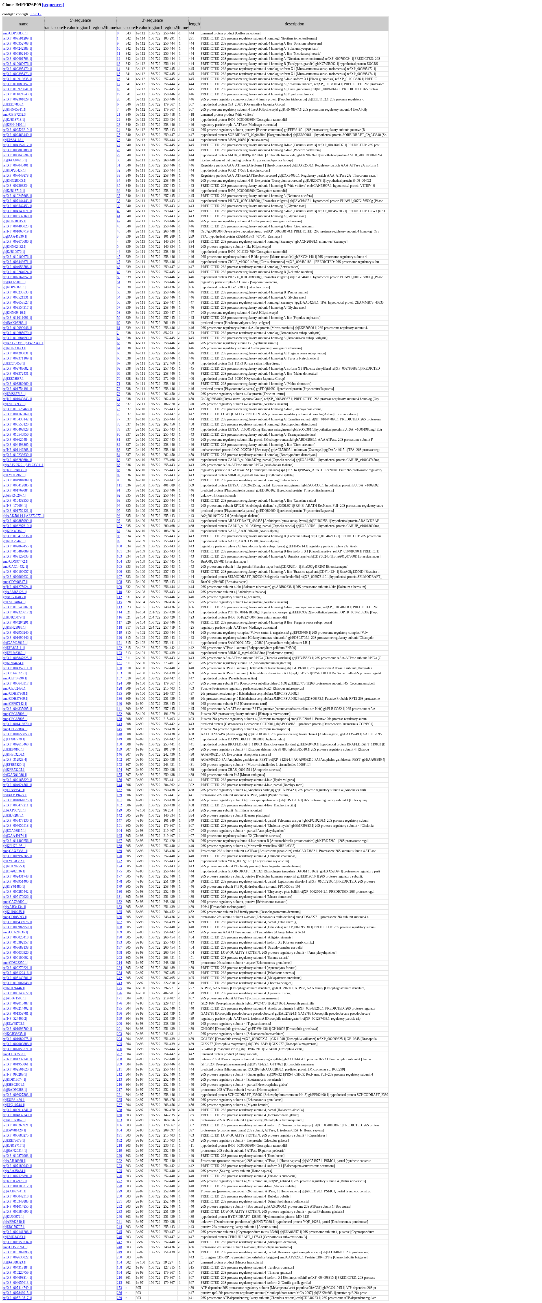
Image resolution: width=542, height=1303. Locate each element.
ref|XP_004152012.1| (17, 145)
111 (119, 485)
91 (118, 490)
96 (118, 516)
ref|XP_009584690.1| (17, 1212)
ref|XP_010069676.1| (17, 64)
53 (118, 292)
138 (119, 719)
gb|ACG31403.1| (14, 597)
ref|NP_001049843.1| (17, 399)
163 (119, 1120)
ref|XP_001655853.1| (17, 734)
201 (119, 1029)
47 (118, 262)
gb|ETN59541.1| (14, 790)
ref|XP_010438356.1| (17, 501)
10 (118, 49)
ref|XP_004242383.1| (17, 49)
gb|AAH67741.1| (14, 1191)
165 (119, 836)
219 (119, 1151)
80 (118, 434)
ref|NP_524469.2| (15, 1019)
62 (118, 338)
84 (118, 455)
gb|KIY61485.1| (14, 887)
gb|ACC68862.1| (14, 1120)
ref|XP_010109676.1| (17, 257)
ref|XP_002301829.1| (17, 99)
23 (118, 125)
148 (119, 734)
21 (118, 115)
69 (118, 374)
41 (118, 216)
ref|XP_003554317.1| (17, 308)
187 (119, 922)
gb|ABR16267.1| (14, 495)
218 (119, 1146)
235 (119, 1100)
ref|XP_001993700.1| (17, 1029)
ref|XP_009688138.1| (17, 947)
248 (119, 1247)
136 (119, 699)
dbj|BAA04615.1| (15, 160)
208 (119, 1059)
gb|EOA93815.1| (14, 831)
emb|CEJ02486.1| (14, 688)
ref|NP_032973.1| (15, 1181)
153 (119, 765)
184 (119, 1130)
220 (119, 1156)
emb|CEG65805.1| (15, 719)
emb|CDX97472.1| (15, 561)
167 (119, 841)
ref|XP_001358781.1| (17, 1013)
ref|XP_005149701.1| (17, 978)
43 (118, 226)
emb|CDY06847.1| (15, 582)
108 (119, 582)
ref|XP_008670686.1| (17, 242)
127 (119, 658)
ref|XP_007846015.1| (17, 1293)
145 (119, 729)
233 (119, 1212)
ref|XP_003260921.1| (17, 1125)
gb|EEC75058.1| (14, 363)
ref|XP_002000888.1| (17, 1044)
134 (119, 1262)
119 (119, 633)
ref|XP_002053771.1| (17, 1049)
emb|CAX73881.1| (15, 851)
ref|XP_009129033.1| (17, 556)
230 (119, 1196)
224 (119, 968)
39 (118, 206)
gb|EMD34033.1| (14, 1237)
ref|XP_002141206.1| (17, 1232)
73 (118, 394)
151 (119, 826)
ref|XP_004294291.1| (17, 622)
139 (119, 749)
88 (118, 460)
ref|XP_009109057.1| (17, 572)
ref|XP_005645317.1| (17, 683)
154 (119, 770)
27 (118, 145)
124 (119, 683)
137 (119, 678)
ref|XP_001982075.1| (17, 1039)
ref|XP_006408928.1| (17, 429)
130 (119, 668)
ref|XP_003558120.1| (17, 424)
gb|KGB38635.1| (14, 1034)
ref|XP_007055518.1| (17, 826)
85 (118, 465)
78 (118, 424)
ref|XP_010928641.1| (17, 89)
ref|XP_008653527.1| (17, 302)
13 (118, 64)
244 (119, 1227)
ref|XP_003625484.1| (17, 440)
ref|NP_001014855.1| (17, 1206)
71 (118, 384)
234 (119, 973)
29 (118, 155)
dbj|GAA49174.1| (15, 836)
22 (118, 120)
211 (119, 1069)
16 (118, 79)
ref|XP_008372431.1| (17, 374)
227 (119, 1181)
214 (119, 963)
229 (119, 1191)
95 (118, 511)
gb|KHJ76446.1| (14, 988)
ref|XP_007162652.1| (17, 277)
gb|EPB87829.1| (14, 765)
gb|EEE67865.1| (13, 104)
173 (119, 1288)
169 (119, 851)
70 (118, 379)
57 (118, 308)
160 (119, 1115)
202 (119, 958)
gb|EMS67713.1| (14, 394)
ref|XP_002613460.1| (17, 744)
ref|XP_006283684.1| (17, 460)
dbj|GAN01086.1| (15, 775)
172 (119, 861)
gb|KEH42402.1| (14, 125)
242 (119, 978)
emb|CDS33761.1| (15, 1247)
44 (118, 252)
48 (118, 267)
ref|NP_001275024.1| (17, 587)
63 (118, 343)
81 (118, 440)
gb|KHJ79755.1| (14, 866)
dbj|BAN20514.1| (15, 1151)
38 (118, 201)
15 (118, 74)
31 (118, 165)
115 (119, 602)
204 (119, 1039)
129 (119, 810)
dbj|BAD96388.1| (15, 1090)
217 (119, 1090)
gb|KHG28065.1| (14, 181)
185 (119, 912)
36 (118, 191)
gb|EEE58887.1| (13, 379)
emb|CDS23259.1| (15, 963)
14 (118, 69)
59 (118, 318)
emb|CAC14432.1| (15, 567)
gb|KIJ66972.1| (13, 1217)
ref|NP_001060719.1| (17, 231)
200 (119, 1024)
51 (118, 282)
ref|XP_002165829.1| (17, 780)
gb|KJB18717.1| (14, 1146)
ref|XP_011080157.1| (17, 84)
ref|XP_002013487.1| (17, 1003)
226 (119, 1176)
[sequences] (53, 4)
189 (119, 932)
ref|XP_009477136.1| (17, 820)
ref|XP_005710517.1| (17, 1298)
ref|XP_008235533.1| (17, 292)
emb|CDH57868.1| (15, 694)
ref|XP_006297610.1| (17, 526)
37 (118, 196)
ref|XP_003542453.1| (17, 206)
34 (118, 181)
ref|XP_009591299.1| (17, 38)
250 (119, 1257)
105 (119, 567)
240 (119, 1217)
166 (119, 1125)
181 (119, 897)
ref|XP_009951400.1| (17, 881)
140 (119, 704)
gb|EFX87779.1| (14, 739)
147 (119, 820)
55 (118, 404)
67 (118, 363)
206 (119, 1049)
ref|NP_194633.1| (15, 470)
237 (119, 1105)
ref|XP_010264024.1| (17, 272)
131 (119, 663)
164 (119, 831)
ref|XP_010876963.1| (17, 1156)
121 (119, 643)
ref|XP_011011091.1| (17, 318)
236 (119, 1293)
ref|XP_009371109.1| (17, 358)
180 (119, 892)
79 (118, 429)
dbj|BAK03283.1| (15, 323)
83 (118, 450)
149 (119, 739)
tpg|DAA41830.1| (15, 236)
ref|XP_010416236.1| (17, 536)
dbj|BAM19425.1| (15, 795)
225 (119, 1171)
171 (119, 998)
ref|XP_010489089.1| (17, 551)
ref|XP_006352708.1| (17, 43)
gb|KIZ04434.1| (13, 663)
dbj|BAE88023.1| (14, 1262)
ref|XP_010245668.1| (17, 196)
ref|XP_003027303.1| (17, 1095)
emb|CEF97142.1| (15, 704)
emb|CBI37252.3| (14, 115)
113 (119, 607)
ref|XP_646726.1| (15, 673)
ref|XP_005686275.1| (17, 1135)
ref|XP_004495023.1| (17, 226)
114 (119, 612)
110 (119, 592)
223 (119, 1166)
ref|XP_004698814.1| (17, 1278)
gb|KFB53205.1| (14, 770)
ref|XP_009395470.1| (17, 69)
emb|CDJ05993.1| (15, 917)
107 (119, 577)
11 (118, 54)
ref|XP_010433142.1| (17, 419)
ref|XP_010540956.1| (17, 434)
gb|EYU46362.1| (14, 653)
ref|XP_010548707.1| (17, 607)
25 (118, 135)
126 (119, 993)
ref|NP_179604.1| (15, 506)
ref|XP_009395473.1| (17, 74)
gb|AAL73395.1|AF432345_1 (23, 343)
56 (118, 302)
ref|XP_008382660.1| (17, 384)
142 (119, 815)
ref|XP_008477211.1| (17, 805)
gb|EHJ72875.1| (13, 815)
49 (118, 272)
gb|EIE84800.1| (13, 749)
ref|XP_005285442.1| (17, 892)
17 (118, 84)
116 (119, 617)
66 (118, 358)
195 (119, 1008)
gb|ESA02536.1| (14, 871)
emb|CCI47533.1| (14, 1054)
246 (119, 1237)
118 (119, 627)
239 (119, 1298)
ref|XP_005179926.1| (17, 897)
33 (118, 175)
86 (118, 470)
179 (119, 887)
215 (119, 1283)
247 (119, 1242)
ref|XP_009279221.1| (17, 968)
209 (119, 1064)
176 (119, 1003)
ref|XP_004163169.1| (17, 414)
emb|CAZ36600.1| (15, 902)
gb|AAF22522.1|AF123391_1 (23, 465)
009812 (35, 14)
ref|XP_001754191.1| (17, 389)
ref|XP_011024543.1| (17, 94)
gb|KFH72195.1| (14, 846)
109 (119, 587)
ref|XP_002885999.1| (17, 521)
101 (119, 551)
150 (119, 744)
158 (119, 1267)
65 (118, 353)
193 (119, 942)
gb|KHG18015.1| (14, 221)
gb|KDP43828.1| (14, 287)
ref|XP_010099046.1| (17, 328)
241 (119, 1222)
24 (118, 130)
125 (119, 988)
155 (119, 775)
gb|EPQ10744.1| (14, 1105)
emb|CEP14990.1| (15, 678)
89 (118, 475)
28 (118, 150)
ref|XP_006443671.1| (17, 262)
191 (119, 1135)
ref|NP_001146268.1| (17, 450)
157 (119, 790)
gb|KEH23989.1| (14, 627)
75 (118, 409)
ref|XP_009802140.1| (17, 54)
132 (119, 714)
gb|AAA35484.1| (14, 1171)
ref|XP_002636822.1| (17, 1257)
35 (118, 186)
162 (119, 805)
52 (118, 287)
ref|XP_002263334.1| (17, 186)
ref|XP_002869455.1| (17, 546)
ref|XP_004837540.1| (17, 1115)
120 (119, 638)
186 (119, 917)
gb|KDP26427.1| (14, 170)
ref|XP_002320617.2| (17, 612)
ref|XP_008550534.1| (17, 1242)
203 (119, 1034)
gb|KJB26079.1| (14, 617)
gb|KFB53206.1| (14, 754)
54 (118, 297)
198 (119, 953)
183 (119, 907)
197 (119, 947)
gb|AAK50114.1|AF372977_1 (23, 516)
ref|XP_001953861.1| (17, 1064)
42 (118, 221)
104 (119, 561)
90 (118, 480)
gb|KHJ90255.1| (14, 912)
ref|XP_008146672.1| (17, 993)
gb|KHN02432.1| (14, 247)
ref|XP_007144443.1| (17, 201)
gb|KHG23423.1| (14, 348)
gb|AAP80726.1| (14, 810)
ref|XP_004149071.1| (17, 211)
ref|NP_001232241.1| (17, 1059)
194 (119, 1273)
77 (118, 419)
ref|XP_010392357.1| (17, 942)
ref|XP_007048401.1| (17, 165)
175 (119, 871)
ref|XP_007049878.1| (17, 175)
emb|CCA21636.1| (15, 932)
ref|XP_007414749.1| (17, 1288)
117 (119, 622)
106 (119, 572)
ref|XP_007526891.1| (17, 1176)
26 (118, 140)
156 (119, 780)
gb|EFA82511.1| (14, 648)
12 (118, 59)
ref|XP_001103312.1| (17, 1186)
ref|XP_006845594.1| (17, 155)
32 (118, 170)
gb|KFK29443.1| (14, 541)
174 (119, 866)
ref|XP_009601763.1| (17, 59)
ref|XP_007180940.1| (17, 1166)
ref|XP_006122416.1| (17, 973)
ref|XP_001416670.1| (17, 724)
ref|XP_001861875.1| (17, 800)
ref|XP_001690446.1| (17, 638)
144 (119, 785)
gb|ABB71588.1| (14, 998)
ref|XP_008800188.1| (17, 150)
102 (119, 526)
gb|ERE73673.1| (14, 1140)
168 (119, 846)
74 (118, 399)
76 (118, 414)
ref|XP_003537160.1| (17, 216)
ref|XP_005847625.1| (17, 658)
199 (119, 1019)
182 (119, 902)
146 (119, 754)
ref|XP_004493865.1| (17, 445)
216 (119, 1085)
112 (119, 597)
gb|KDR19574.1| (14, 1080)
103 (119, 556)
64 (118, 348)
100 (119, 546)
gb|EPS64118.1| (13, 140)
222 (119, 1161)
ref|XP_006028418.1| (17, 937)
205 (119, 1044)
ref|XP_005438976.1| (17, 922)
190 (119, 937)
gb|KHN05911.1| (14, 109)
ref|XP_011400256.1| (17, 841)
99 (118, 541)
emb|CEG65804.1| (15, 729)
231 (119, 1201)
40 (118, 211)
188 (119, 927)
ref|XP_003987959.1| (17, 927)
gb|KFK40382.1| (14, 531)
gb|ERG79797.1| (14, 1227)
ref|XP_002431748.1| (17, 876)
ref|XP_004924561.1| (17, 785)
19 (118, 94)
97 (118, 521)
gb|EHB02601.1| (14, 1085)
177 (119, 876)
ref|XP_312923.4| (15, 760)
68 (118, 368)
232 (119, 1206)
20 (118, 99)
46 (118, 231)
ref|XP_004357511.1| (17, 668)
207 (119, 1054)
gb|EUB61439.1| (14, 1100)
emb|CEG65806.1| (15, 714)
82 (118, 445)
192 (119, 1140)
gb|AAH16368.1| (14, 1161)
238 (119, 1110)
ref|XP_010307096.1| (17, 1252)
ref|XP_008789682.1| (17, 368)
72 (118, 389)
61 (118, 328)
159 (119, 795)
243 (119, 983)
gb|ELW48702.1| (14, 1024)
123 (119, 653)
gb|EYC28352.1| (14, 861)
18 (118, 89)
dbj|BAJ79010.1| (14, 282)
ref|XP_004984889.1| (17, 480)
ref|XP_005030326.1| (17, 953)
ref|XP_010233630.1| (17, 455)
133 (119, 673)
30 (118, 160)
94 (118, 506)
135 (119, 694)
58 (118, 313)
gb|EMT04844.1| (14, 602)
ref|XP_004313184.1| (17, 1267)
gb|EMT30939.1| (14, 404)
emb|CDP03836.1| (15, 33)
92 (118, 495)
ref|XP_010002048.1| (17, 983)
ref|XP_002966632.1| (17, 577)
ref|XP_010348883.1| (17, 1201)
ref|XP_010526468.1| (17, 409)
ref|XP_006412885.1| (17, 485)
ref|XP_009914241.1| (17, 1110)
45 (118, 257)
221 (119, 1095)
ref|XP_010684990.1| (17, 338)
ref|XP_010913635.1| (17, 79)
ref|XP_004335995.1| (17, 709)
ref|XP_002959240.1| (17, 633)
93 (118, 501)
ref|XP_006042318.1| (17, 1196)
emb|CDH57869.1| (15, 699)
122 (119, 648)
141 (119, 709)
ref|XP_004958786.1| (17, 267)
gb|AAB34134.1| (14, 907)
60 (118, 323)
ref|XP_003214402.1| (17, 1008)
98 (118, 536)
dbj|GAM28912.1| (15, 643)
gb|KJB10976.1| (14, 252)
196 (119, 1013)
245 (119, 1232)
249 (119, 1252)
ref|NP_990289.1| (15, 1074)
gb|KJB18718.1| (14, 120)
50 (118, 277)
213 (119, 1080)
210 (119, 1278)
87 (118, 531)
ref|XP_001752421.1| (17, 511)
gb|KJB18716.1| (14, 191)
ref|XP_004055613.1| (17, 1283)
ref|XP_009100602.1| (17, 958)
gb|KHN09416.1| (14, 313)
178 (119, 881)
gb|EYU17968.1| (14, 475)
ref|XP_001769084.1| (17, 490)
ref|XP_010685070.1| (17, 333)
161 (119, 800)
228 (119, 1186)
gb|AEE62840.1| (14, 1222)
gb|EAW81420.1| (14, 1130)
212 (119, 1074)
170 (119, 856)
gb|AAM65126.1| (15, 592)
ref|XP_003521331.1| (17, 297)
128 (119, 688)
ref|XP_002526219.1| (17, 130)
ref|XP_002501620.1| (17, 1069)
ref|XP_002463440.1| (17, 135)
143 (119, 724)
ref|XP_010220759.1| (17, 1273)
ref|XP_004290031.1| (17, 353)
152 (119, 760)
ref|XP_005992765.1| (17, 856)
